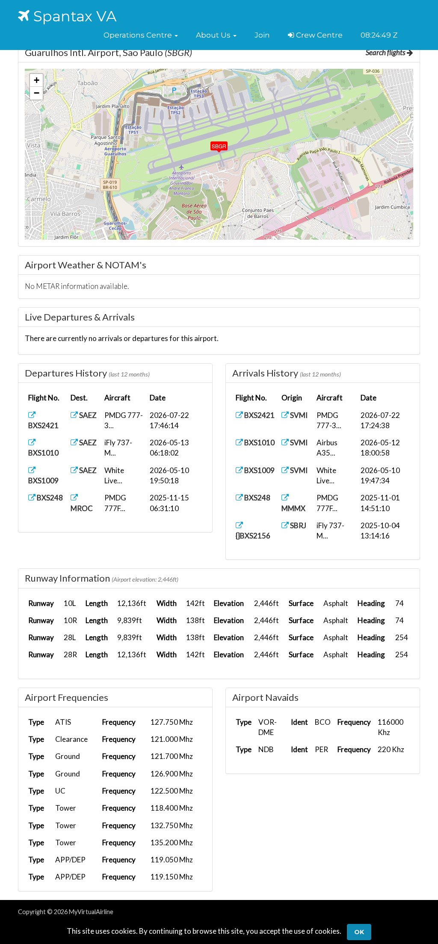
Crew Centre (318, 35)
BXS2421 (259, 415)
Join (262, 35)
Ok (359, 932)
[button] (141, 35)
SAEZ (87, 415)
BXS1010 (259, 442)
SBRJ (297, 525)
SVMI (298, 415)
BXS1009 (259, 470)
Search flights (386, 52)
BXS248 (49, 497)
